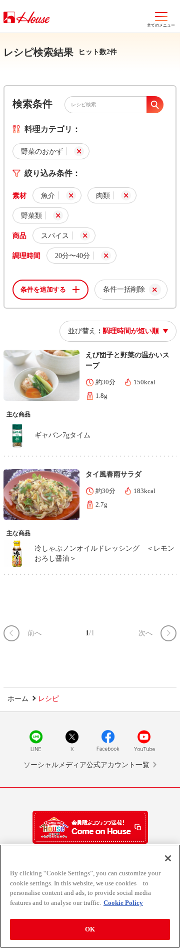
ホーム (18, 698)
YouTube (144, 741)
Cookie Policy (123, 902)
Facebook (108, 741)
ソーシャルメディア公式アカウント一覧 (87, 765)
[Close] (168, 858)
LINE (36, 741)
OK (90, 929)
